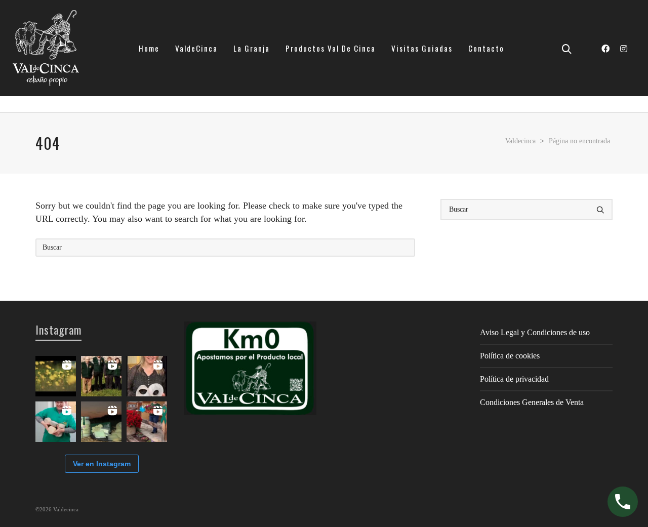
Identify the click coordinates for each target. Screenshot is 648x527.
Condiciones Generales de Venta (532, 402)
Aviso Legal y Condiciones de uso (535, 332)
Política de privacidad (514, 379)
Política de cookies (510, 355)
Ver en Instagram (102, 464)
